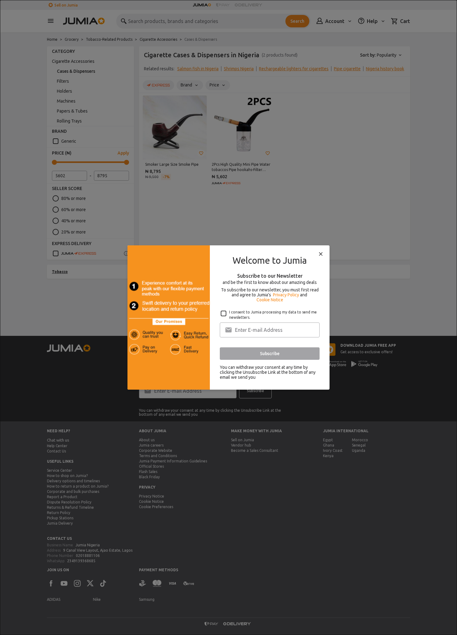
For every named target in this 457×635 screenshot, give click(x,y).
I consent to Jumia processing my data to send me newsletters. (273, 314)
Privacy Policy (286, 294)
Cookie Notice (269, 299)
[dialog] (228, 317)
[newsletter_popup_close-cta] (321, 254)
